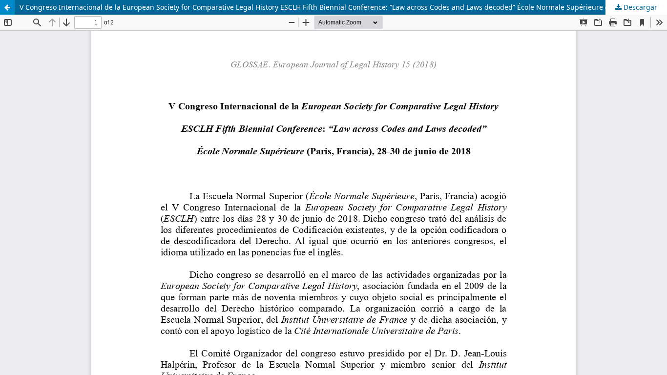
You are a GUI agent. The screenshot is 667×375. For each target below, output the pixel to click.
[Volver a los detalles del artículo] (7, 7)
